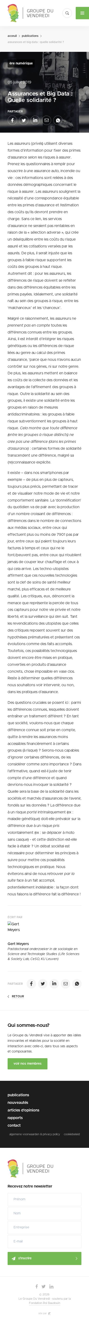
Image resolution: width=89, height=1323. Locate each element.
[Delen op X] (23, 120)
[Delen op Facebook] (12, 120)
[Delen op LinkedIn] (35, 120)
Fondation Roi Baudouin (44, 1303)
